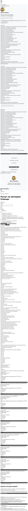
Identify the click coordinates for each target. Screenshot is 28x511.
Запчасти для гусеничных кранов (8, 69)
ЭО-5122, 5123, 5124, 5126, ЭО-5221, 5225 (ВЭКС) (11, 301)
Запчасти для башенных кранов (8, 68)
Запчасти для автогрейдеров (7, 72)
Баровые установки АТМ (6, 74)
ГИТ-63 (2, 356)
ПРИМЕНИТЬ (3, 223)
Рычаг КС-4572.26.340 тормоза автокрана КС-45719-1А (13, 446)
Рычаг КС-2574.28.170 (5, 422)
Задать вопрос (4, 493)
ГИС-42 (2, 352)
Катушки (3, 342)
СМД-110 (3, 241)
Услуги (2, 101)
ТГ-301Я (2, 285)
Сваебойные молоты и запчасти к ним (9, 292)
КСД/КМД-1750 (4, 235)
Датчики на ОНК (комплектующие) (9, 324)
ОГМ (2, 329)
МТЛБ (2, 287)
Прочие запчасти (5, 94)
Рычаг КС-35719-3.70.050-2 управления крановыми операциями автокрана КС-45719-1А (12, 396)
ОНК (2, 331)
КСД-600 (3, 231)
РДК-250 (3, 259)
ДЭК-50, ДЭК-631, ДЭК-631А (7, 257)
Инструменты (4, 339)
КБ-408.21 (3, 251)
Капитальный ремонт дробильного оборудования (12, 103)
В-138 (2, 306)
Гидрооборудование (5, 87)
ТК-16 (2, 363)
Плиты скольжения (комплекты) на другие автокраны (13, 345)
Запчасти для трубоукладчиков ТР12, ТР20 (11, 84)
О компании (3, 4)
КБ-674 (2, 252)
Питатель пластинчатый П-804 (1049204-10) (11, 236)
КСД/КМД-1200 (4, 234)
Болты (2, 334)
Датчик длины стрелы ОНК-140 (8, 322)
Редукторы (3, 89)
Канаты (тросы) (4, 340)
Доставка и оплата (5, 5)
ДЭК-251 (2, 256)
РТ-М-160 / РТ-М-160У (6, 296)
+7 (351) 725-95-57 (4, 21)
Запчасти (3, 66)
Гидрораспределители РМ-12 (7, 315)
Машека (2, 266)
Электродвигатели (5, 88)
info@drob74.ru (4, 22)
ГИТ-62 (2, 355)
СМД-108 (3, 238)
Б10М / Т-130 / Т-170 (5, 278)
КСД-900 (3, 233)
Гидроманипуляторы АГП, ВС (7, 275)
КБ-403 (2, 248)
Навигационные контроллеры (7, 328)
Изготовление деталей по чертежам (9, 102)
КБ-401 (2, 245)
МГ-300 (2, 294)
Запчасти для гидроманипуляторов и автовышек (12, 73)
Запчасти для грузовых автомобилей (9, 82)
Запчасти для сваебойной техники (9, 79)
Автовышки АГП (4, 273)
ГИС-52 (2, 353)
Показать (7, 224)
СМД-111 (2, 242)
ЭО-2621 (2, 297)
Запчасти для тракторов (6, 76)
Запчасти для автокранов (6, 70)
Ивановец (3, 264)
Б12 (1, 280)
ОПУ (2, 343)
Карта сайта (3, 507)
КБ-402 (2, 247)
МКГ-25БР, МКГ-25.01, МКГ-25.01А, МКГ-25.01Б (11, 258)
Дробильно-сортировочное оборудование (11, 95)
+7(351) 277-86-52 (14, 167)
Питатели (3, 98)
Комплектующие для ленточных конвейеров (11, 230)
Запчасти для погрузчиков (7, 81)
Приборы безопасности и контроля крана (10, 90)
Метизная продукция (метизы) (8, 93)
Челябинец (3, 269)
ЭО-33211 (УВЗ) (4, 298)
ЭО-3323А (3, 300)
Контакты (3, 7)
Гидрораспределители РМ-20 (8, 317)
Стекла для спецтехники (6, 347)
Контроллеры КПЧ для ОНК (7, 327)
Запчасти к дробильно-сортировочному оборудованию (14, 67)
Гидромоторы (4, 313)
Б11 (1, 279)
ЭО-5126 (2, 303)
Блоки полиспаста (5, 336)
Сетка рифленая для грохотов (8, 237)
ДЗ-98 (2, 271)
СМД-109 (3, 240)
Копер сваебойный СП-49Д (7, 290)
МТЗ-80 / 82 (3, 284)
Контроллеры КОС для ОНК (7, 326)
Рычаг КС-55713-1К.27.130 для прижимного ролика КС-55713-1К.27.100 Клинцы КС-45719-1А (12, 434)
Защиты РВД (4, 338)
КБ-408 (2, 250)
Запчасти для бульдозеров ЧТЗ (8, 75)
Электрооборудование (6, 91)
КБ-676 (2, 254)
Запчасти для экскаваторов (7, 80)
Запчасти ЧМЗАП (5, 83)
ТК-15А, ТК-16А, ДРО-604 (6, 243)
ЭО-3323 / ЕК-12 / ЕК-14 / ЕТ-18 (7, 299)
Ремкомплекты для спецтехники (8, 346)
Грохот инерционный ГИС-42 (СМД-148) (10, 228)
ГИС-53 (2, 354)
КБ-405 (2, 249)
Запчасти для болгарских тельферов (9, 86)
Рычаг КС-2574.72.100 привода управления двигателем (13, 383)
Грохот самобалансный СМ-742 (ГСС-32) (10, 229)
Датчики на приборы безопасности (9, 325)
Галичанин (3, 263)
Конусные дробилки (5, 97)
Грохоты (2, 96)
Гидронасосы (4, 314)
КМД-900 (3, 359)
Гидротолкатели (4, 318)
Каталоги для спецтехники (7, 341)
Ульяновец (3, 268)
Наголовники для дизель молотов (8, 291)
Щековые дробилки (5, 100)
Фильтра (2, 348)
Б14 (1, 282)
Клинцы (2, 265)
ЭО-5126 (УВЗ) (4, 304)
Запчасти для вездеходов (7, 77)
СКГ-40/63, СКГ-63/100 (6, 261)
